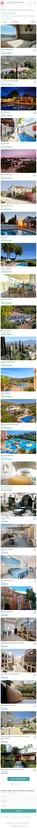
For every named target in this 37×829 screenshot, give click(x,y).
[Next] (33, 36)
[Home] (2, 817)
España (9, 18)
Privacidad (9, 823)
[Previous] (3, 36)
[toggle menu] (34, 3)
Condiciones (17, 823)
